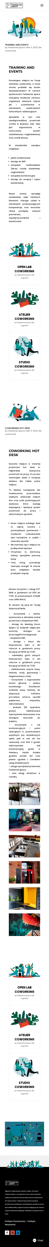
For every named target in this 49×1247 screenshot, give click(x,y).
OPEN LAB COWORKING (24, 269)
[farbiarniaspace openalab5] (24, 805)
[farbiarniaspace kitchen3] (24, 857)
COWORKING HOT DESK (17, 428)
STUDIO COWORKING (24, 364)
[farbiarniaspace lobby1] (24, 909)
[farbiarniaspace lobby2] (24, 883)
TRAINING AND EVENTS (16, 44)
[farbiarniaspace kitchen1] (24, 831)
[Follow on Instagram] (12, 1232)
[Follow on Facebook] (7, 1232)
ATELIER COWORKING (24, 317)
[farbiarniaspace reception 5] (24, 936)
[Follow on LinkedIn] (18, 1232)
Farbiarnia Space (16, 47)
